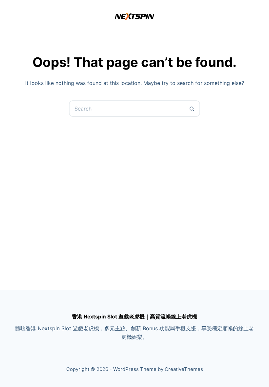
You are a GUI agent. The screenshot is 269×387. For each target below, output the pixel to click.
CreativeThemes (184, 369)
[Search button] (192, 108)
